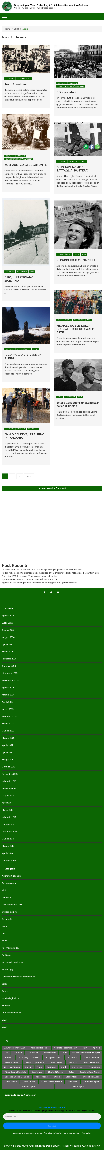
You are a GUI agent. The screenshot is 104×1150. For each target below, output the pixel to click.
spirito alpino (42, 1076)
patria (64, 1067)
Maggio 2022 (8, 738)
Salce (4, 983)
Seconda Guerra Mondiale (17, 1076)
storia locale (11, 1081)
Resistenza (37, 1072)
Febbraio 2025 (9, 716)
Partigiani (10, 271)
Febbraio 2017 (9, 817)
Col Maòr (72, 1057)
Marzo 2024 (8, 723)
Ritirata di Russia (55, 1072)
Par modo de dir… (10, 947)
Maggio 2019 (8, 759)
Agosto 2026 (8, 615)
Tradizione (72, 1081)
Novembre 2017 (10, 788)
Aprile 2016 (7, 853)
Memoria (73, 1062)
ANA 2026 (17, 1052)
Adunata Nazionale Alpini (65, 1047)
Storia (57, 1076)
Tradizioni (7, 1005)
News (35, 349)
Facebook (45, 592)
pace (39, 1067)
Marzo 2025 (8, 709)
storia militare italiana (51, 1081)
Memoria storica (12, 1067)
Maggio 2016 (8, 846)
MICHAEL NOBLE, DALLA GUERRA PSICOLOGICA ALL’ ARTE (75, 329)
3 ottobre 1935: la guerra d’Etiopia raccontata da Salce (29, 576)
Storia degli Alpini (10, 998)
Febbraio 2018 (9, 781)
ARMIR (64, 1052)
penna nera (77, 1067)
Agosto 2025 (8, 687)
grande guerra (12, 1062)
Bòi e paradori (66, 92)
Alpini (60, 397)
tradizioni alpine (28, 1086)
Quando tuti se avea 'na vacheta (71, 86)
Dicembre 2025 (10, 673)
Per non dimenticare (12, 962)
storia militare (29, 1081)
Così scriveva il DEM (12, 904)
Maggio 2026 (8, 637)
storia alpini (71, 1076)
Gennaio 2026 (9, 666)
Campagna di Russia (29, 1057)
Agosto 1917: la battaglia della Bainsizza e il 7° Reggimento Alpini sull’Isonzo (39, 582)
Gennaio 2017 (8, 824)
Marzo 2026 (8, 651)
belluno (8, 1057)
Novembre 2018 (10, 774)
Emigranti (73, 83)
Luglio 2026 (7, 622)
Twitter (51, 592)
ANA (6, 1052)
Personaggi (73, 161)
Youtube (58, 592)
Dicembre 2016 (9, 831)
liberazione (56, 1062)
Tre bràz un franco (16, 84)
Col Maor (10, 78)
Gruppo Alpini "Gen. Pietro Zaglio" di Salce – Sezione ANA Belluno (51, 5)
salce (71, 1072)
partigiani (51, 1067)
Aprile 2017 (7, 802)
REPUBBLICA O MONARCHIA (76, 260)
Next (29, 476)
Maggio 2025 (8, 694)
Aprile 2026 (7, 644)
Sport (5, 991)
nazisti (28, 1067)
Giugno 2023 (8, 730)
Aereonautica (9, 883)
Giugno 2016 (8, 838)
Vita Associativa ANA (12, 1012)
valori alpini (78, 1086)
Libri (4, 933)
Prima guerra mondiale (15, 1072)
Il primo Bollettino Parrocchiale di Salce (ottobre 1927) (29, 579)
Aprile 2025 (7, 702)
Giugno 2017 (8, 795)
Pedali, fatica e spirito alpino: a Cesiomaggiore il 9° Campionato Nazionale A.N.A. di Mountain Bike (50, 572)
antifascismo (50, 1052)
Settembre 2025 (10, 680)
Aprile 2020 (7, 752)
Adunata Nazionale (11, 875)
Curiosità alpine (64, 254)
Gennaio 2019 (8, 766)
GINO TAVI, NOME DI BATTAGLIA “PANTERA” (72, 169)
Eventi (76, 254)
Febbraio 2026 (9, 658)
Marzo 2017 (7, 810)
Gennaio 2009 (9, 860)
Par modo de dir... (24, 78)
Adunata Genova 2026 (14, 1047)
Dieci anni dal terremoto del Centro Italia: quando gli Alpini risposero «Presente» (42, 569)
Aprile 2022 (7, 745)
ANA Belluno (32, 1052)
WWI (4, 1019)
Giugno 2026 (8, 630)
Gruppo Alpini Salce (35, 1062)
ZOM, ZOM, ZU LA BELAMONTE (25, 165)
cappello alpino (53, 1057)
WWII (32, 271)
